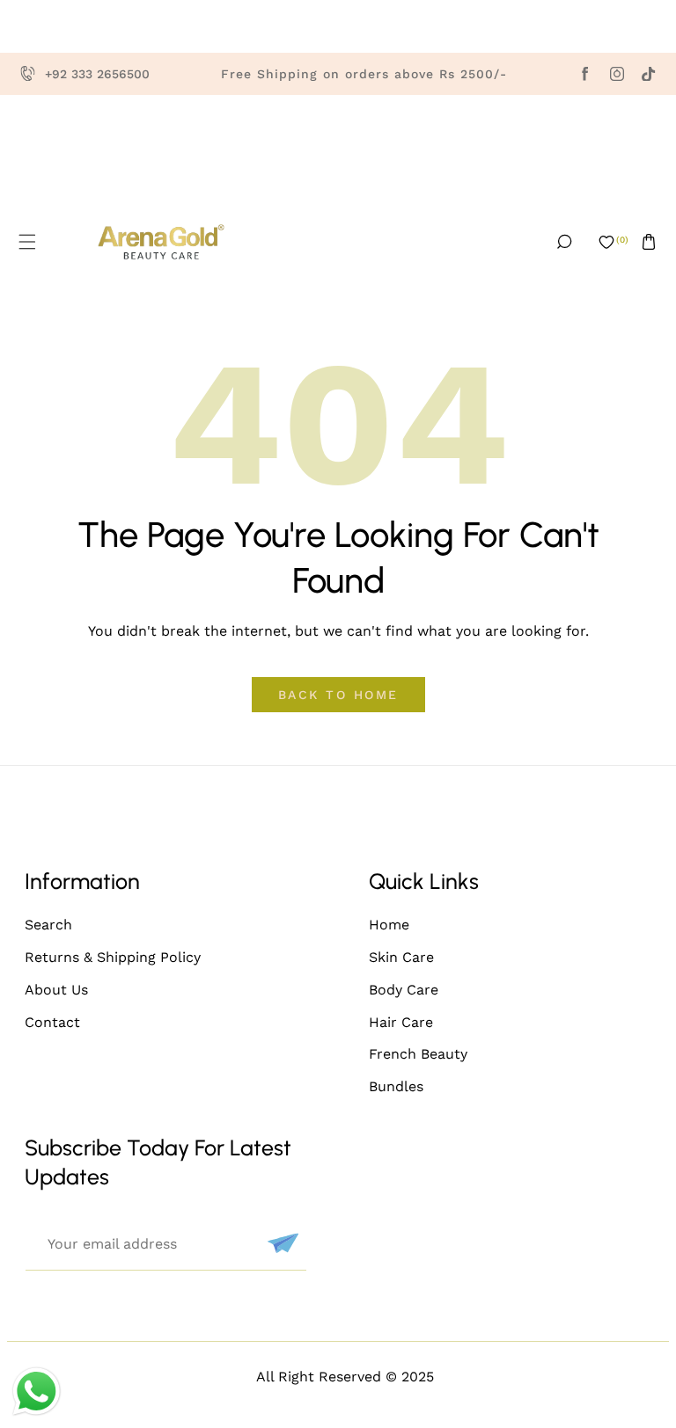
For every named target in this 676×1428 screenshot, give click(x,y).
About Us (56, 989)
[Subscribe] (280, 1243)
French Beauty (418, 1054)
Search (48, 924)
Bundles (396, 1086)
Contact (52, 1022)
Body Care (403, 989)
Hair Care (401, 1022)
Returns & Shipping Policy (113, 957)
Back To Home (338, 695)
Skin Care (401, 957)
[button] (27, 242)
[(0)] (606, 242)
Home (389, 924)
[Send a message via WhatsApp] (36, 1391)
